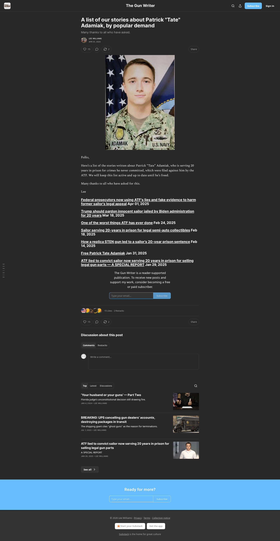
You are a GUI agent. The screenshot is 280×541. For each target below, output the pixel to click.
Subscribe (253, 5)
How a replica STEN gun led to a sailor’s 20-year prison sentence (135, 242)
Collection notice (161, 517)
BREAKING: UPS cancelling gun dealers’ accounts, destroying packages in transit (118, 420)
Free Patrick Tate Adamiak (103, 253)
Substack (124, 534)
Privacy (138, 517)
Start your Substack (131, 526)
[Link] (76, 201)
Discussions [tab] (106, 385)
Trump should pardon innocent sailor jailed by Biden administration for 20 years (137, 213)
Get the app (156, 526)
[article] (140, 402)
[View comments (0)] (97, 49)
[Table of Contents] (3, 270)
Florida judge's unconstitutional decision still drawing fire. (113, 399)
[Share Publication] (240, 6)
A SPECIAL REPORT (91, 452)
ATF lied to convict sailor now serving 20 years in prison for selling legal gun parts (125, 446)
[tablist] (95, 345)
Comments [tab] (88, 345)
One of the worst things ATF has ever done (117, 223)
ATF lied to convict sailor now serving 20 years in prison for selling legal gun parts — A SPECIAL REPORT (137, 262)
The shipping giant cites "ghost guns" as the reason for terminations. (119, 426)
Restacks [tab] (102, 345)
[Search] (233, 6)
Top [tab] (85, 385)
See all (88, 469)
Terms (147, 517)
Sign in (270, 5)
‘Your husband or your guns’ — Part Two (111, 395)
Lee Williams (95, 38)
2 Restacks (119, 310)
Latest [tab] (93, 385)
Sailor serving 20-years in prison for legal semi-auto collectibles (135, 230)
